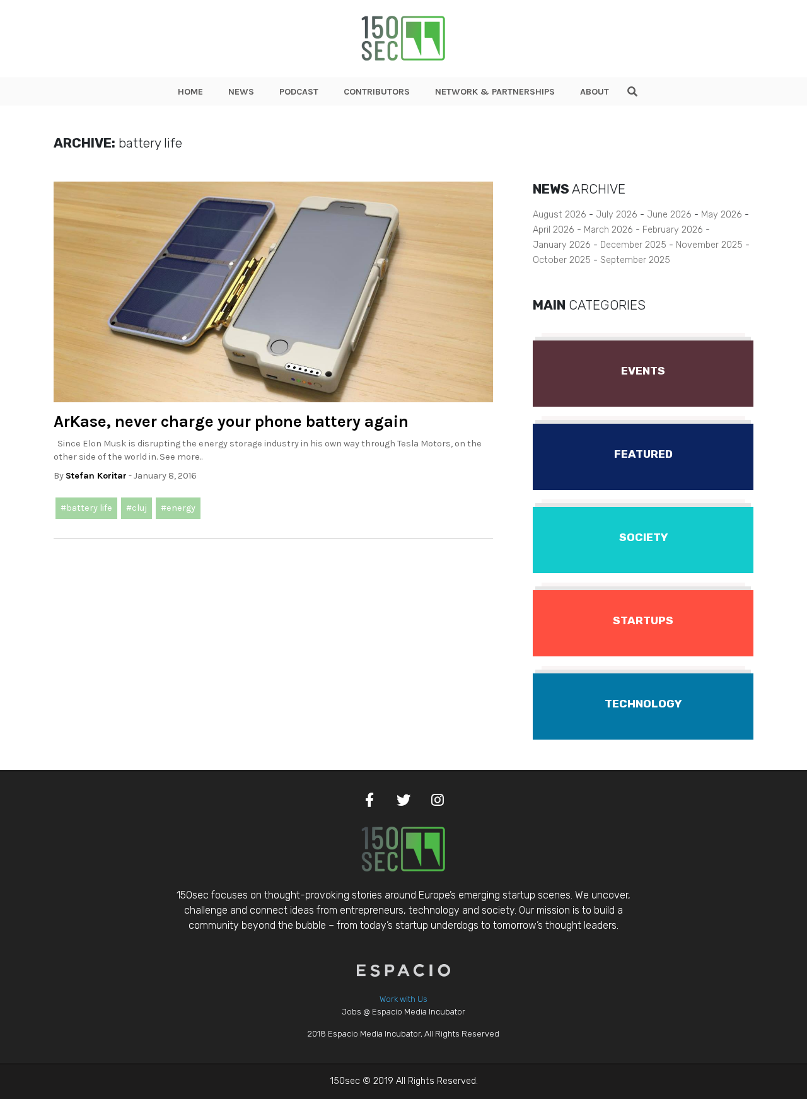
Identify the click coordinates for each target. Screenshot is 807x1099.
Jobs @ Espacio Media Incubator (403, 1011)
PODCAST (298, 91)
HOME (190, 91)
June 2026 (669, 214)
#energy (178, 508)
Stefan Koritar (96, 475)
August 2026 (559, 214)
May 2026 (721, 214)
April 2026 (553, 229)
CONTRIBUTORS (377, 91)
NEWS (241, 91)
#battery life (86, 508)
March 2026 (608, 229)
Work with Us (403, 999)
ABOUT (594, 91)
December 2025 (633, 245)
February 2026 (672, 229)
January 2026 (562, 245)
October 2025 (562, 260)
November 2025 (709, 245)
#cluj (136, 508)
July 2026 (616, 214)
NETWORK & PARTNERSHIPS (495, 91)
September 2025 (635, 260)
